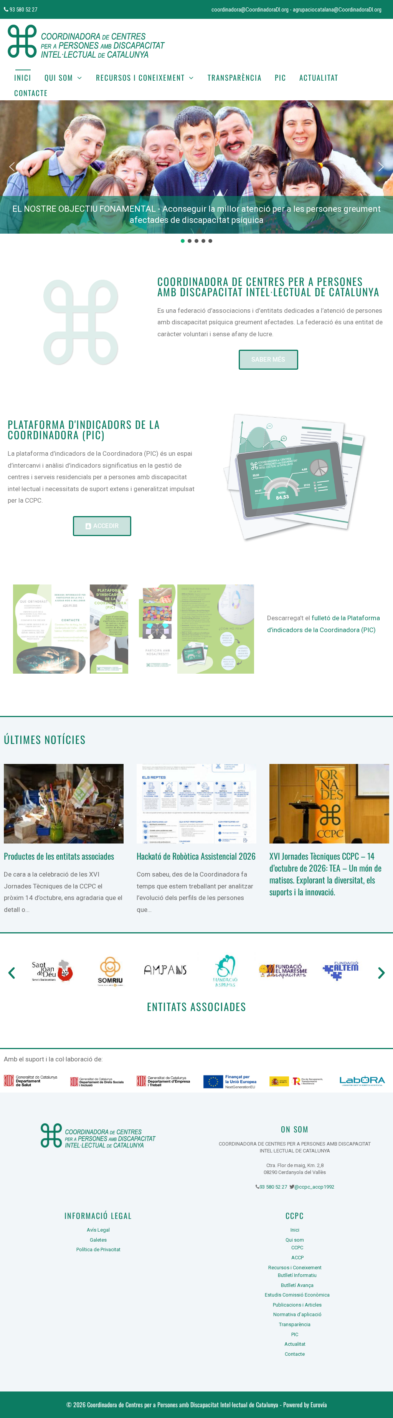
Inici (22, 77)
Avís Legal (98, 1230)
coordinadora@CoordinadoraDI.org (250, 9)
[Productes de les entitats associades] (64, 838)
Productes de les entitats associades (59, 856)
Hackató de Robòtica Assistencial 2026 (196, 856)
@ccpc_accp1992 (314, 1187)
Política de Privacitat (98, 1249)
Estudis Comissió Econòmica (297, 1295)
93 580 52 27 (22, 9)
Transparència (235, 77)
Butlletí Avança (297, 1285)
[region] (196, 172)
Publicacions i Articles (297, 1305)
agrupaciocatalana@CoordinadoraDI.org (337, 9)
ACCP (297, 1257)
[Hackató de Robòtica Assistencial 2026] (196, 838)
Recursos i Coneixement (140, 77)
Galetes (98, 1240)
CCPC (297, 1247)
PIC (280, 77)
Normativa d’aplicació (297, 1314)
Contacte (31, 92)
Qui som (59, 77)
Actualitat (319, 77)
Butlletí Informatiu (297, 1275)
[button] (12, 167)
